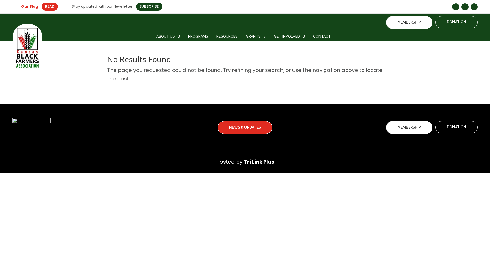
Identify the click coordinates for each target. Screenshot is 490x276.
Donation (456, 22)
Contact (322, 36)
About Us (165, 36)
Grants (253, 36)
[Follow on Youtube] (474, 6)
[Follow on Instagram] (465, 6)
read (49, 6)
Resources (227, 36)
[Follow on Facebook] (455, 6)
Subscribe (149, 6)
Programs (198, 36)
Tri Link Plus (259, 161)
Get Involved (287, 36)
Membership (409, 22)
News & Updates (245, 127)
